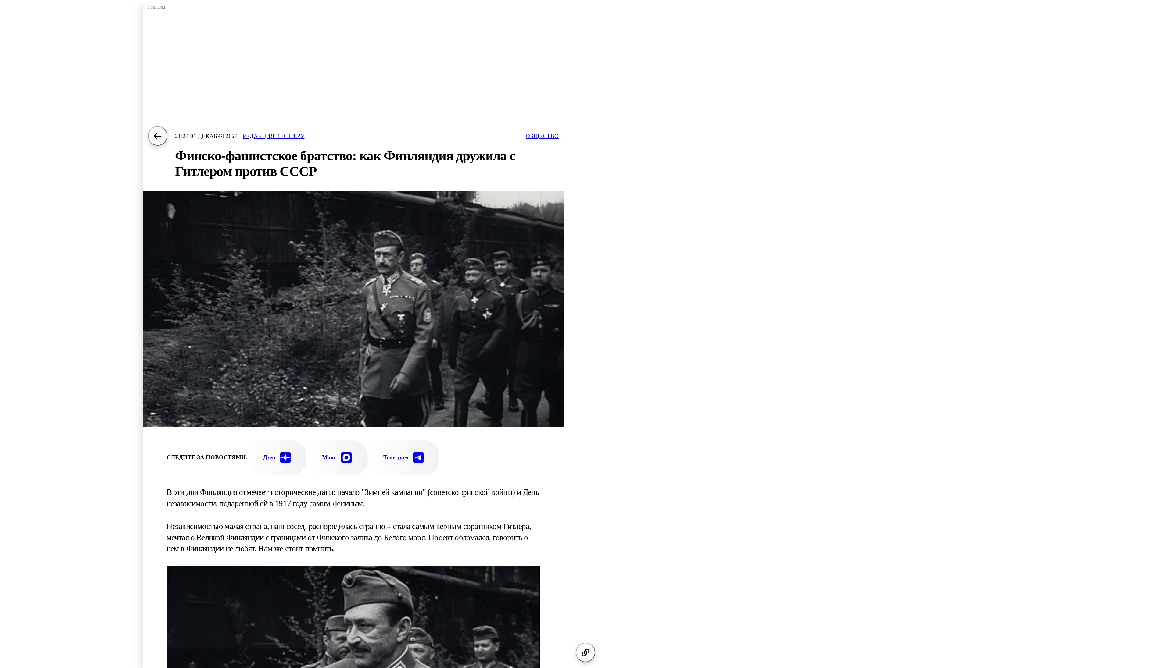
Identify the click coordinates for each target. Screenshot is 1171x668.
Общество (542, 136)
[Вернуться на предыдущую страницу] (157, 136)
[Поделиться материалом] (585, 652)
